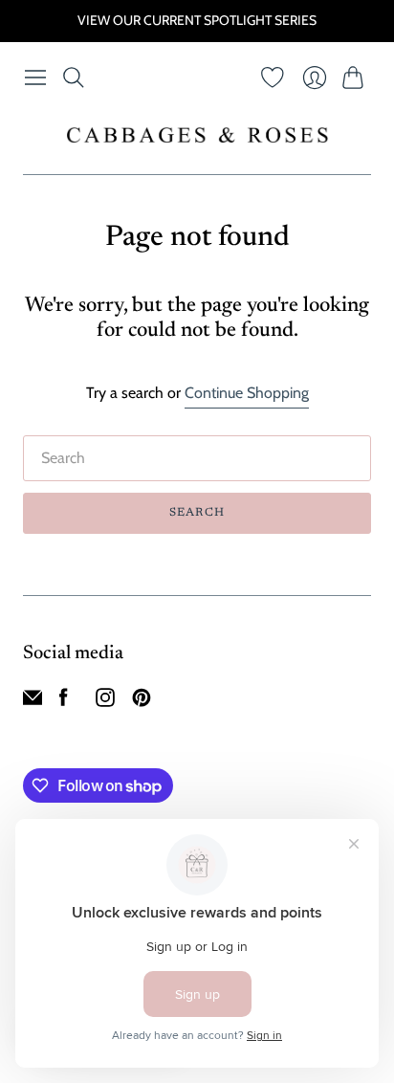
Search (197, 513)
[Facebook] (63, 702)
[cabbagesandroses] (197, 135)
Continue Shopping (247, 393)
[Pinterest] (141, 702)
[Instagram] (105, 702)
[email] (32, 702)
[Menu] (35, 77)
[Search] (73, 77)
